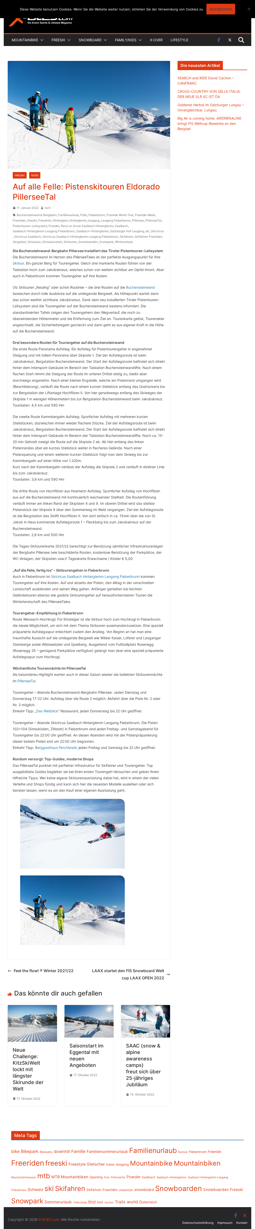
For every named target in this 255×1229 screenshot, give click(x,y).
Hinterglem (60, 220)
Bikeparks (46, 1152)
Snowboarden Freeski (223, 1189)
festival (183, 1152)
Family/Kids (125, 40)
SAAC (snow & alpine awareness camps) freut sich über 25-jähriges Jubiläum (143, 1065)
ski (147, 231)
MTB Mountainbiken (69, 1177)
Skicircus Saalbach (27, 236)
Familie (78, 1151)
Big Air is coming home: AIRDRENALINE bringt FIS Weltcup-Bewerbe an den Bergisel (209, 123)
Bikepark (29, 1151)
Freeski (58, 40)
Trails (120, 1201)
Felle (83, 215)
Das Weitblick (47, 711)
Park (107, 1177)
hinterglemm (78, 220)
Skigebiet (19, 242)
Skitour (18, 263)
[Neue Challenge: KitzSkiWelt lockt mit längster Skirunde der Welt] (32, 1008)
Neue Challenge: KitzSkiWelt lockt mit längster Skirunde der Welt (28, 1069)
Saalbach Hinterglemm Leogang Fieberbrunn (44, 231)
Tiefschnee (80, 1202)
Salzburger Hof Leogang (127, 231)
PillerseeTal (153, 220)
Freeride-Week (145, 215)
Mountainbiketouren (23, 1177)
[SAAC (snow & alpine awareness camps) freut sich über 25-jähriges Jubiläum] (145, 1008)
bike (15, 1151)
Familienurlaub (68, 215)
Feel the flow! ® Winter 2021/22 (43, 970)
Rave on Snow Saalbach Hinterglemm (87, 226)
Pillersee (138, 220)
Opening (96, 1177)
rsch (48, 208)
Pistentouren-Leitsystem (30, 226)
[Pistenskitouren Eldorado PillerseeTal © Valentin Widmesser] (72, 833)
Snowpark (106, 242)
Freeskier (44, 220)
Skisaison (34, 242)
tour (100, 1202)
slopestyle (126, 1190)
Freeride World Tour (120, 215)
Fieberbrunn (96, 215)
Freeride (214, 1151)
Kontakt (241, 1223)
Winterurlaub (124, 242)
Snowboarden (88, 242)
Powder (54, 226)
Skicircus (157, 231)
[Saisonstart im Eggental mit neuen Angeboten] (89, 1008)
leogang (93, 220)
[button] (41, 40)
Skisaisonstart (52, 242)
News (34, 175)
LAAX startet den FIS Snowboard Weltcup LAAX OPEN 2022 (128, 974)
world (132, 1201)
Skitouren (70, 242)
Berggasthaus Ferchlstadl (55, 747)
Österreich (148, 1202)
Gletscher (96, 1164)
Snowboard (90, 40)
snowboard (144, 1189)
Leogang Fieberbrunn (115, 220)
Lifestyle (179, 40)
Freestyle (77, 1164)
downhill (62, 1151)
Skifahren (126, 236)
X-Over (156, 40)
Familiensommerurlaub (107, 1151)
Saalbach (121, 226)
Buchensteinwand (140, 287)
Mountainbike (25, 40)
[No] (248, 8)
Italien (110, 1164)
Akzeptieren (220, 8)
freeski (32, 220)
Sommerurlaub (58, 1202)
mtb (43, 1176)
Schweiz (35, 1189)
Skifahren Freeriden (148, 236)
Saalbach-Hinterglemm (92, 231)
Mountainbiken (197, 1163)
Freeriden (19, 220)
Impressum (224, 1223)
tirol (92, 1201)
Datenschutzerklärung (197, 1223)
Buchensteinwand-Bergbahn (37, 215)
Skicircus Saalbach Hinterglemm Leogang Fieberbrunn (80, 236)
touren (109, 1202)
